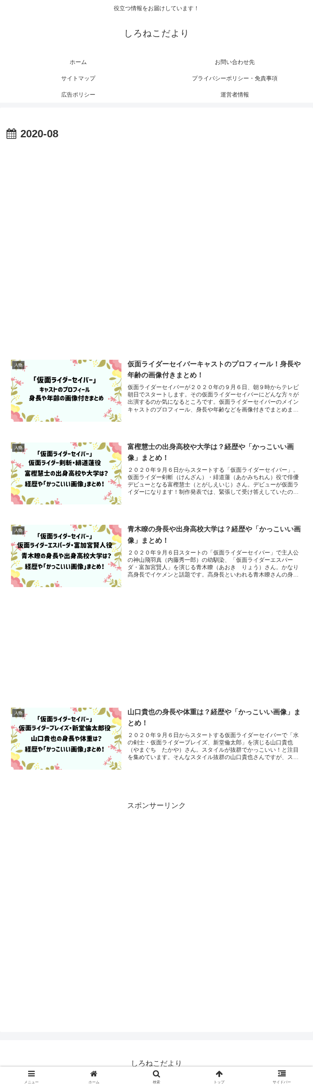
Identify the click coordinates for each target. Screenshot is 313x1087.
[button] (289, 1037)
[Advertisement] (156, 204)
